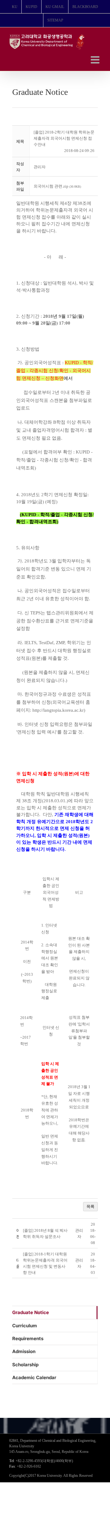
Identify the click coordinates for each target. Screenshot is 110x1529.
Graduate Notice (30, 1312)
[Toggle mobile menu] (96, 60)
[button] (40, 167)
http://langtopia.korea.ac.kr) (58, 710)
